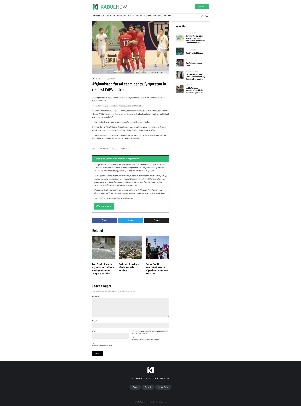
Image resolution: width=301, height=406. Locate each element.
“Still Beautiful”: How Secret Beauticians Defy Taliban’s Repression (195, 76)
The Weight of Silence (194, 53)
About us (167, 15)
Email (94, 331)
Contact (148, 387)
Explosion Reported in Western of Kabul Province (129, 267)
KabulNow (99, 79)
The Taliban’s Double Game (194, 64)
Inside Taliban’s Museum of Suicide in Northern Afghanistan (194, 90)
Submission (157, 15)
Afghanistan (98, 15)
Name (94, 321)
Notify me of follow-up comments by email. (145, 339)
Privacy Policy (163, 387)
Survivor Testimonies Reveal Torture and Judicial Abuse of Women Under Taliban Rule (195, 39)
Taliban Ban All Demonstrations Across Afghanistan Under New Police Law (157, 269)
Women (139, 15)
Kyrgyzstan (124, 148)
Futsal (114, 148)
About (135, 387)
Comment (96, 296)
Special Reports (119, 15)
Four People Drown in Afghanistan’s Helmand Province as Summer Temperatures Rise (103, 269)
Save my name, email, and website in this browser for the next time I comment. (150, 332)
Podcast (147, 15)
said (159, 111)
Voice (130, 15)
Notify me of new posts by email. (102, 345)
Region (108, 15)
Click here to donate (104, 206)
